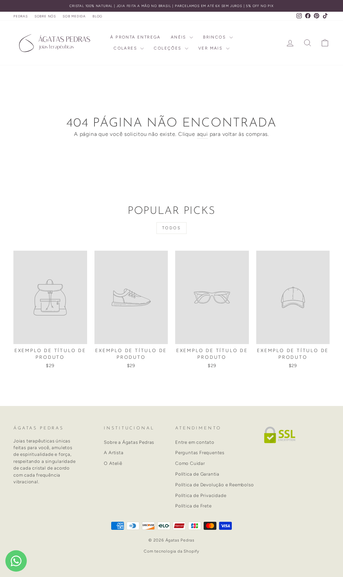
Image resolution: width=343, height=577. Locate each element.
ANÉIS (179, 37)
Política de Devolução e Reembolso (214, 484)
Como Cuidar (190, 463)
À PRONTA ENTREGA (135, 37)
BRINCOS (215, 37)
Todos (171, 228)
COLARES (126, 48)
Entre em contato (194, 442)
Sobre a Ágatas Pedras (129, 442)
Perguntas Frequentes (199, 452)
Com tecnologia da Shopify (171, 551)
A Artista (113, 452)
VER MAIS (211, 48)
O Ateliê (113, 463)
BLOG (97, 16)
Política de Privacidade (200, 495)
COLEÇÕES (168, 48)
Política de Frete (193, 505)
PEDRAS (20, 16)
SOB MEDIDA (74, 16)
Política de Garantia (197, 474)
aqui (202, 134)
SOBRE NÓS (45, 16)
